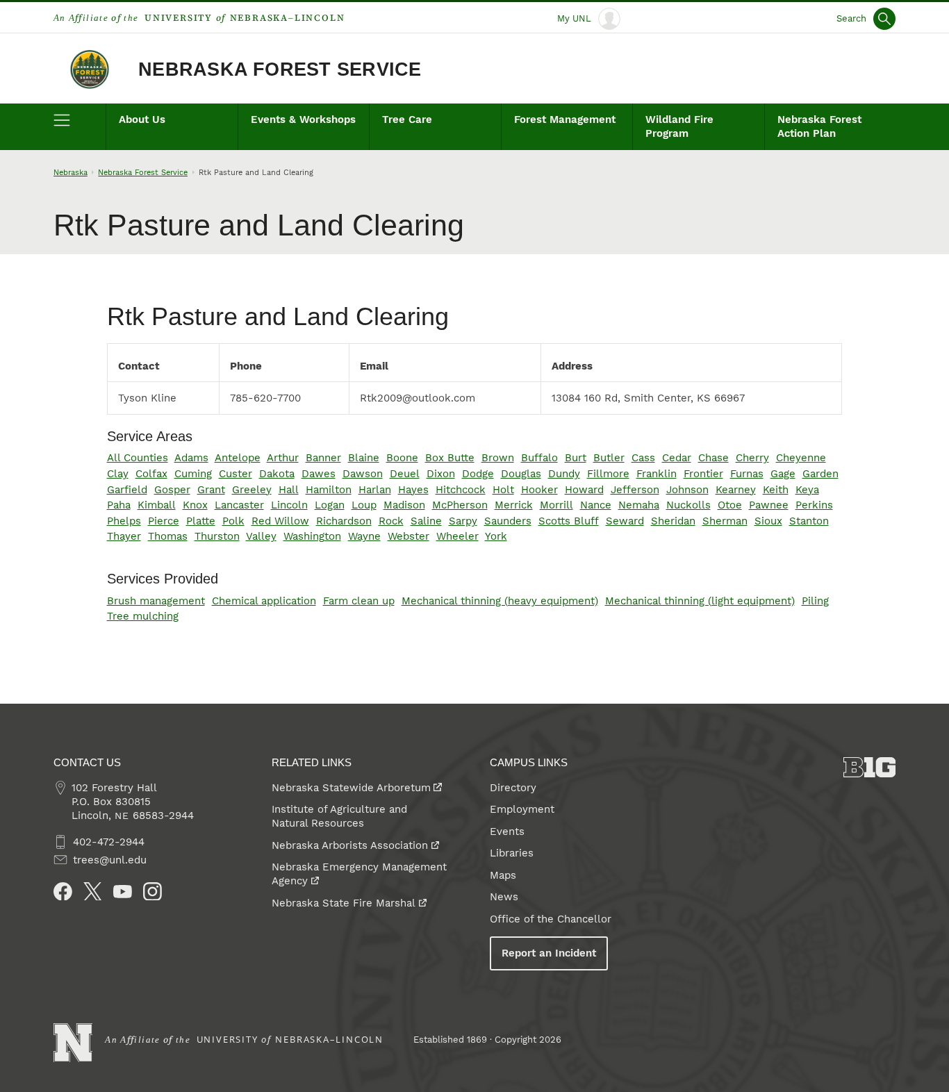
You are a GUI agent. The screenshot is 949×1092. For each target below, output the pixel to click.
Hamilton (329, 489)
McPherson (460, 505)
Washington (312, 536)
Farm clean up (359, 601)
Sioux (768, 521)
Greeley (252, 489)
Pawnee (769, 505)
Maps (503, 875)
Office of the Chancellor (550, 919)
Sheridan (673, 521)
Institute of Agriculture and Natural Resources (339, 816)
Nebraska (70, 172)
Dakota (277, 474)
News (504, 897)
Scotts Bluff (568, 521)
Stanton (809, 521)
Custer (235, 474)
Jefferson (635, 489)
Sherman (725, 521)
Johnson (687, 489)
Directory (513, 787)
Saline (426, 521)
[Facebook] (62, 891)
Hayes (413, 489)
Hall (289, 489)
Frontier (703, 474)
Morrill (556, 505)
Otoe (730, 505)
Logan (330, 505)
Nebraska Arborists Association (350, 845)
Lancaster (239, 505)
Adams (191, 458)
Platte (200, 521)
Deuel (405, 474)
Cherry (752, 458)
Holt (503, 489)
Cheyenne (801, 458)
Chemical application (264, 601)
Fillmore (608, 474)
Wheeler (457, 536)
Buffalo (539, 458)
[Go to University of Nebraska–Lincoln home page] (73, 1043)
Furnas (747, 474)
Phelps (124, 521)
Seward (625, 521)
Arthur (283, 458)
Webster (408, 536)
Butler (609, 458)
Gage (782, 474)
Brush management (156, 601)
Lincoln (289, 505)
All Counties (137, 458)
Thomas (168, 536)
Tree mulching (143, 616)
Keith (776, 489)
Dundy (564, 474)
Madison (404, 505)
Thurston (217, 536)
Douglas (521, 474)
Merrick (514, 505)
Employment (522, 809)
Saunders (507, 521)
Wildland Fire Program (679, 126)
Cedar (676, 458)
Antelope (238, 458)
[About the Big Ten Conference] (869, 767)
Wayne (364, 536)
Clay (118, 474)
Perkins (814, 505)
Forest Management (565, 119)
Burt (575, 458)
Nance (595, 505)
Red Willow (280, 521)
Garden (820, 474)
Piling (815, 601)
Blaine (363, 458)
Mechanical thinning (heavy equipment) (500, 601)
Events (507, 831)
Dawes (319, 474)
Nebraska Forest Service (279, 69)
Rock (391, 521)
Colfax (151, 474)
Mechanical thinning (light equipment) (700, 601)
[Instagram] (152, 891)
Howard (584, 489)
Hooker (539, 489)
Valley (261, 536)
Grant (211, 489)
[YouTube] (122, 891)
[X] (92, 891)
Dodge (478, 474)
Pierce (163, 521)
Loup (364, 505)
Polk (233, 521)
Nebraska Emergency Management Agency (359, 874)
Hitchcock (461, 489)
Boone (402, 458)
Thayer (124, 536)
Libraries (512, 853)
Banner (323, 458)
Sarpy (463, 521)
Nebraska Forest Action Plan (819, 126)
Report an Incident (549, 953)
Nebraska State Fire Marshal (343, 903)
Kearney (736, 489)
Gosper (172, 489)
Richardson (344, 521)
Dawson (363, 474)
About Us (142, 119)
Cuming (193, 474)
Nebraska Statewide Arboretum (351, 787)
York (496, 536)
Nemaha (638, 505)
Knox (195, 505)
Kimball (157, 505)
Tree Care (407, 119)
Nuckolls (688, 505)
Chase (713, 458)
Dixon (441, 474)
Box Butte (449, 458)
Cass (643, 458)
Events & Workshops (303, 119)
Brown (497, 458)
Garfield (127, 489)
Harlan (374, 489)
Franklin (656, 474)
